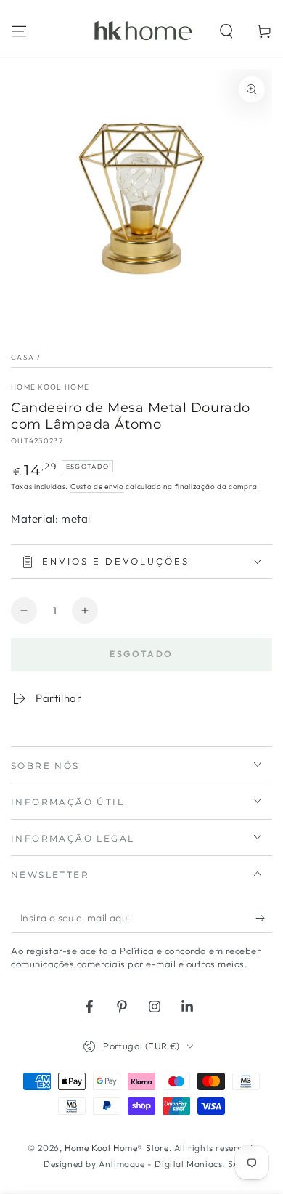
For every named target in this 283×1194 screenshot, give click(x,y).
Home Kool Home (50, 387)
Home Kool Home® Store (117, 1147)
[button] (226, 31)
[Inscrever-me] (263, 919)
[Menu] (19, 31)
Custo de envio (97, 486)
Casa (22, 357)
